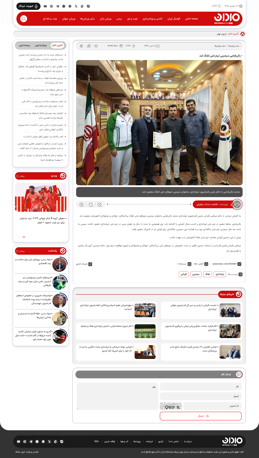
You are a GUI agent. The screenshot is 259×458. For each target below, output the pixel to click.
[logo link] (227, 18)
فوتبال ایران (174, 19)
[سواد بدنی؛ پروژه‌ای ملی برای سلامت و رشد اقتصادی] (59, 265)
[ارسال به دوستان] (96, 46)
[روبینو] (63, 6)
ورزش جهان (68, 19)
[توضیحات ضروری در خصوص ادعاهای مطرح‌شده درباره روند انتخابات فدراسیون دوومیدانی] (59, 301)
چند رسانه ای (50, 19)
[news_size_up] (81, 204)
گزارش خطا (198, 263)
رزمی (119, 19)
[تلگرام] (57, 6)
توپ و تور (132, 19)
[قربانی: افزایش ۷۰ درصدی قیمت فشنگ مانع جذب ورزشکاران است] (230, 352)
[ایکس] (76, 6)
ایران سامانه (20, 452)
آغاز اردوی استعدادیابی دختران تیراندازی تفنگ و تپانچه (106, 326)
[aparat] (51, 6)
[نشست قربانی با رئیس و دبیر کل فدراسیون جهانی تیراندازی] (230, 310)
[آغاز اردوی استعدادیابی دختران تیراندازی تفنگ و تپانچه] (145, 331)
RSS (96, 441)
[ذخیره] (89, 46)
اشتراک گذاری (81, 264)
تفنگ (207, 274)
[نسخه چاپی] (81, 46)
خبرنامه (149, 441)
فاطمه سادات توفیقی (207, 204)
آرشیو (160, 441)
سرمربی (195, 274)
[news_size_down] (99, 204)
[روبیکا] (70, 6)
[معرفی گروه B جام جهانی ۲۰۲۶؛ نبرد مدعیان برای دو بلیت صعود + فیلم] (40, 198)
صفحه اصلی (191, 19)
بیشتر (21, 176)
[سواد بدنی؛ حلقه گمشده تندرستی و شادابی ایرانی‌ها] (59, 319)
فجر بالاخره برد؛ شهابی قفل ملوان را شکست (43, 136)
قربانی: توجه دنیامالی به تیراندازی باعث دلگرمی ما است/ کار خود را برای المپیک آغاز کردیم (105, 349)
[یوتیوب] (45, 6)
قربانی (184, 274)
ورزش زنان (105, 19)
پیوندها (137, 441)
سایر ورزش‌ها (87, 19)
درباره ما (188, 441)
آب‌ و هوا (124, 441)
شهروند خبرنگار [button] (26, 6)
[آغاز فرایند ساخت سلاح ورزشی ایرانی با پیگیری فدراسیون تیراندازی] (230, 331)
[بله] (88, 6)
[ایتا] (82, 6)
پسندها (183, 263)
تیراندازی (220, 274)
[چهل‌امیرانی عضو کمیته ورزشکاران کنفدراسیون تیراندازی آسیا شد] (145, 310)
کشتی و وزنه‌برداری (152, 19)
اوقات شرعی (109, 441)
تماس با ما (174, 441)
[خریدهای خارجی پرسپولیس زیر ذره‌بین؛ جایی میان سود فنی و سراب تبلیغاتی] (59, 283)
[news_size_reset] (90, 204)
